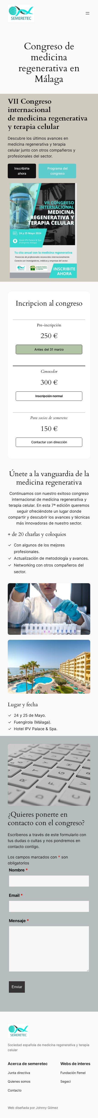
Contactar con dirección (49, 442)
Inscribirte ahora (21, 170)
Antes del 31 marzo (49, 349)
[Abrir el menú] (87, 13)
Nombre (18, 870)
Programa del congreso (57, 170)
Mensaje (19, 920)
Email (16, 895)
